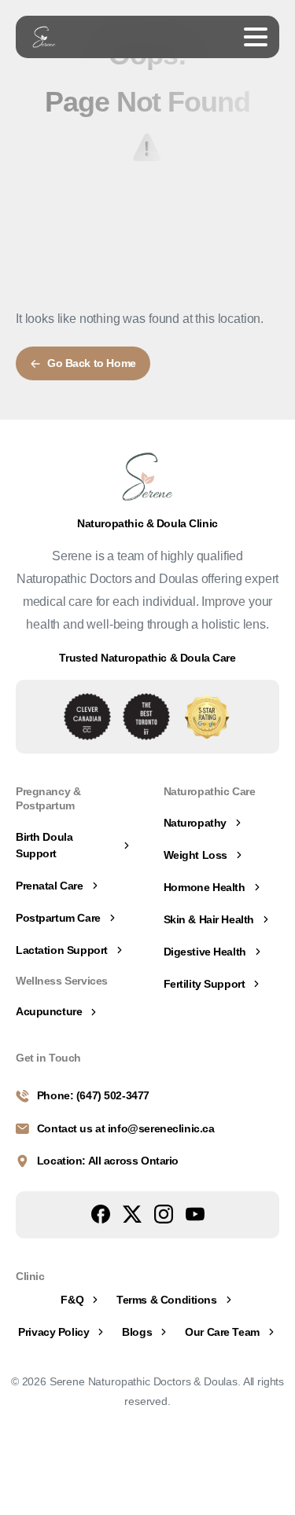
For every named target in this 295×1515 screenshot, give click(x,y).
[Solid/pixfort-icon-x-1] (132, 1213)
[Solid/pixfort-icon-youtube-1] (195, 1213)
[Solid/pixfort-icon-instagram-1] (163, 1213)
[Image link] (87, 716)
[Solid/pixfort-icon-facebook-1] (100, 1213)
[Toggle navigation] (255, 37)
